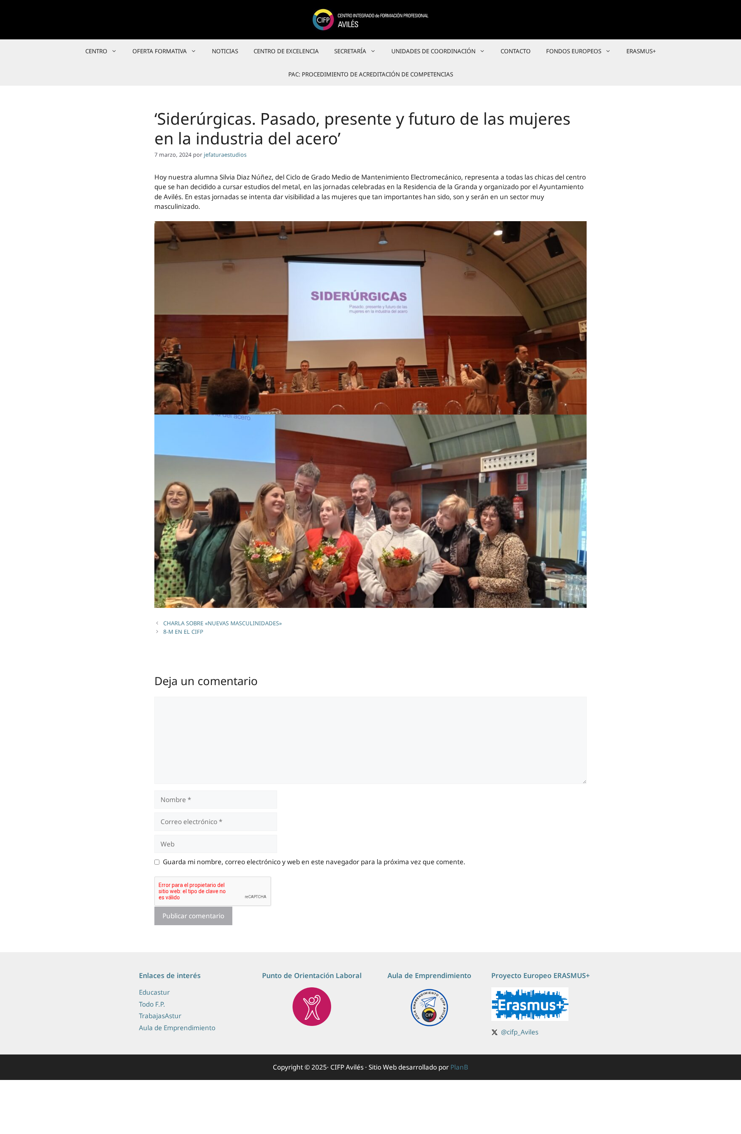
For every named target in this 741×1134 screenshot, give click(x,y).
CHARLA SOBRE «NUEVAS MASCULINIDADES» (222, 623)
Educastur (154, 992)
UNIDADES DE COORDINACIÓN (433, 51)
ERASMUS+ (641, 51)
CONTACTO (516, 51)
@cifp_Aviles (519, 1031)
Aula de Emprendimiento (177, 1027)
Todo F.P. (152, 1004)
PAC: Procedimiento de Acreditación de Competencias (370, 74)
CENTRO (96, 51)
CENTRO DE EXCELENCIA (286, 51)
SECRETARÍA (350, 51)
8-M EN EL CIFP (183, 631)
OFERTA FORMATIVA (159, 51)
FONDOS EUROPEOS (573, 51)
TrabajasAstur (160, 1015)
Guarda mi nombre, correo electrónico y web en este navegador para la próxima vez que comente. (314, 861)
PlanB (459, 1067)
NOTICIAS (225, 51)
